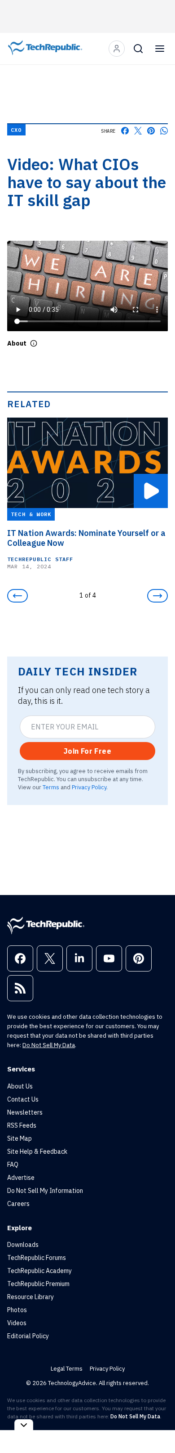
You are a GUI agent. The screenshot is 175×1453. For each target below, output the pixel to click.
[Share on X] (138, 131)
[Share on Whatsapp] (164, 131)
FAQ (12, 1165)
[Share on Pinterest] (151, 131)
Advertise (21, 1178)
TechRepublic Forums (36, 1258)
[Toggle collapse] (23, 1425)
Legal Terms (67, 1368)
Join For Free (87, 751)
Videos (16, 1323)
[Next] (157, 596)
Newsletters (25, 1112)
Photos (17, 1310)
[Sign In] (117, 48)
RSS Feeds (21, 1125)
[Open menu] (160, 48)
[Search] (138, 48)
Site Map (19, 1138)
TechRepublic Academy (39, 1271)
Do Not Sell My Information (45, 1191)
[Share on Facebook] (125, 131)
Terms (51, 787)
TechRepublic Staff (40, 559)
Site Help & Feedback (37, 1151)
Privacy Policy (89, 787)
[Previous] (17, 596)
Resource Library (30, 1297)
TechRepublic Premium (38, 1284)
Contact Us (23, 1099)
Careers (18, 1204)
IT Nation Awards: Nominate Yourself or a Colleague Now (86, 538)
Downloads (23, 1245)
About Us (20, 1086)
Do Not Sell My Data (48, 1045)
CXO (16, 129)
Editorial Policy (28, 1336)
